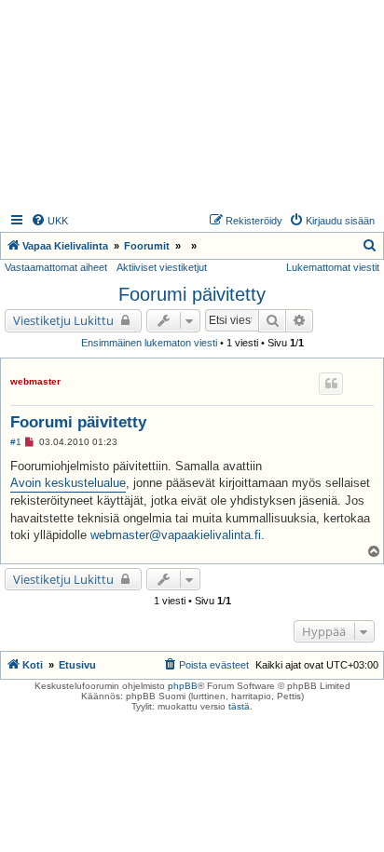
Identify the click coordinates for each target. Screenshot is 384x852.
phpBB (183, 686)
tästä (239, 706)
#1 (15, 442)
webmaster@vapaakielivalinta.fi (175, 535)
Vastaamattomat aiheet (56, 267)
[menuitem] (49, 221)
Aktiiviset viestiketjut (162, 267)
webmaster (35, 381)
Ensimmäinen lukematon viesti (149, 342)
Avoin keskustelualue (68, 483)
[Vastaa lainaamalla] (331, 383)
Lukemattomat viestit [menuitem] (332, 267)
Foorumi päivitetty (192, 294)
